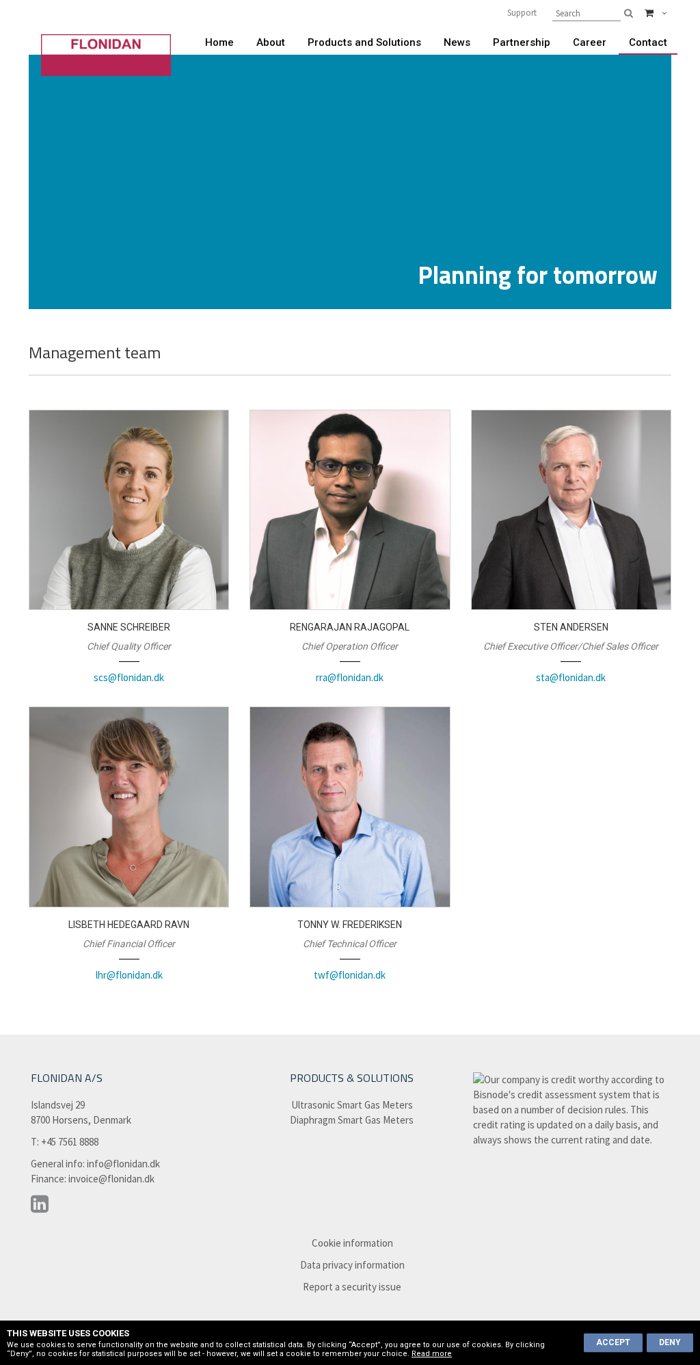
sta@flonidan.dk (571, 677)
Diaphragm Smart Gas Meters (352, 1119)
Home (219, 42)
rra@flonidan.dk (349, 677)
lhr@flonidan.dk (129, 974)
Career (589, 42)
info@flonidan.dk (123, 1163)
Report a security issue (352, 1286)
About (270, 42)
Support (522, 12)
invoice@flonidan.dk (111, 1178)
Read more (432, 1353)
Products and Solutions (364, 42)
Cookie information (352, 1242)
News (457, 42)
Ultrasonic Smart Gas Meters (352, 1104)
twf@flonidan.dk (350, 974)
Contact (648, 42)
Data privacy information (352, 1264)
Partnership (521, 42)
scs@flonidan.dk (129, 677)
